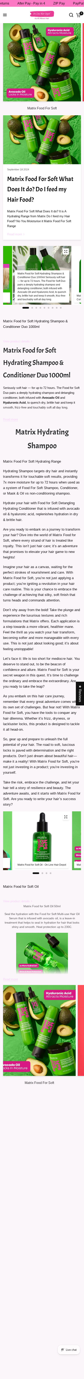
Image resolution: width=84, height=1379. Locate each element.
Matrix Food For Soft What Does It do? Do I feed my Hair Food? (40, 189)
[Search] (71, 15)
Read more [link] (14, 234)
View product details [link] (16, 341)
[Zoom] (66, 251)
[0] (78, 15)
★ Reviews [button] (80, 693)
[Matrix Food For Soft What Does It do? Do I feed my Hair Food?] (42, 139)
